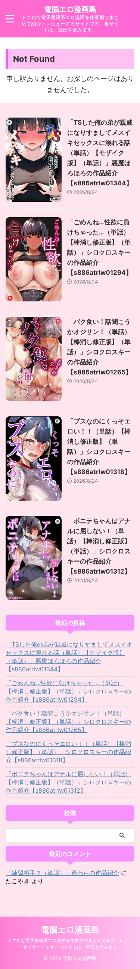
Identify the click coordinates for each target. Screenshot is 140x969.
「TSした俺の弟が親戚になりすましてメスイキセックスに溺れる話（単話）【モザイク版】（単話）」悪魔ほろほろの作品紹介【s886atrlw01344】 (100, 153)
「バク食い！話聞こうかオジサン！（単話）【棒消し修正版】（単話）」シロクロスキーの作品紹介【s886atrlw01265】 (68, 721)
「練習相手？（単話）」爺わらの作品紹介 (62, 873)
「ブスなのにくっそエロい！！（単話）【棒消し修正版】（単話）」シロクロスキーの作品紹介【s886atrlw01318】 (68, 752)
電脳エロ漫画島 (70, 9)
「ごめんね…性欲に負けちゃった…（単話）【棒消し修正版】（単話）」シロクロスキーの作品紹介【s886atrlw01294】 (68, 691)
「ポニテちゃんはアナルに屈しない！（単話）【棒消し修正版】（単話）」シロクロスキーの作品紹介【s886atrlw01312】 (68, 782)
